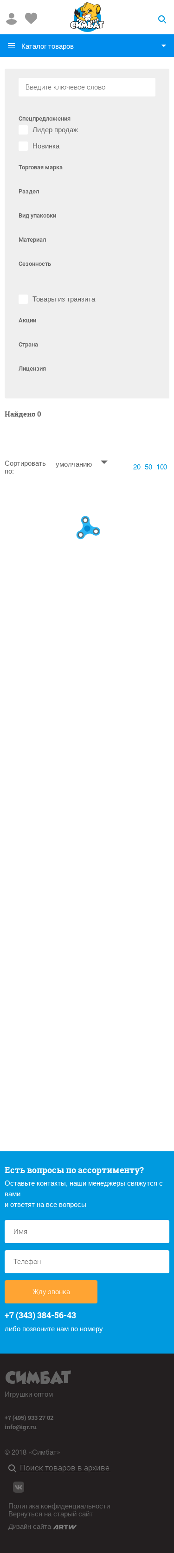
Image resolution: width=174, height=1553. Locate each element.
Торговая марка (41, 167)
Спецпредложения (45, 118)
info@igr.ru (21, 1427)
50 (148, 466)
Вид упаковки (37, 215)
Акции (27, 320)
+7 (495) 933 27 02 (29, 1417)
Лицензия (32, 368)
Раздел (29, 191)
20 (136, 466)
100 (161, 466)
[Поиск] (14, 1469)
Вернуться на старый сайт (50, 1513)
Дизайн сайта (30, 1526)
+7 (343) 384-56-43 (40, 1315)
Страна (28, 344)
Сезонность (35, 263)
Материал (32, 239)
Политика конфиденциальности (59, 1505)
